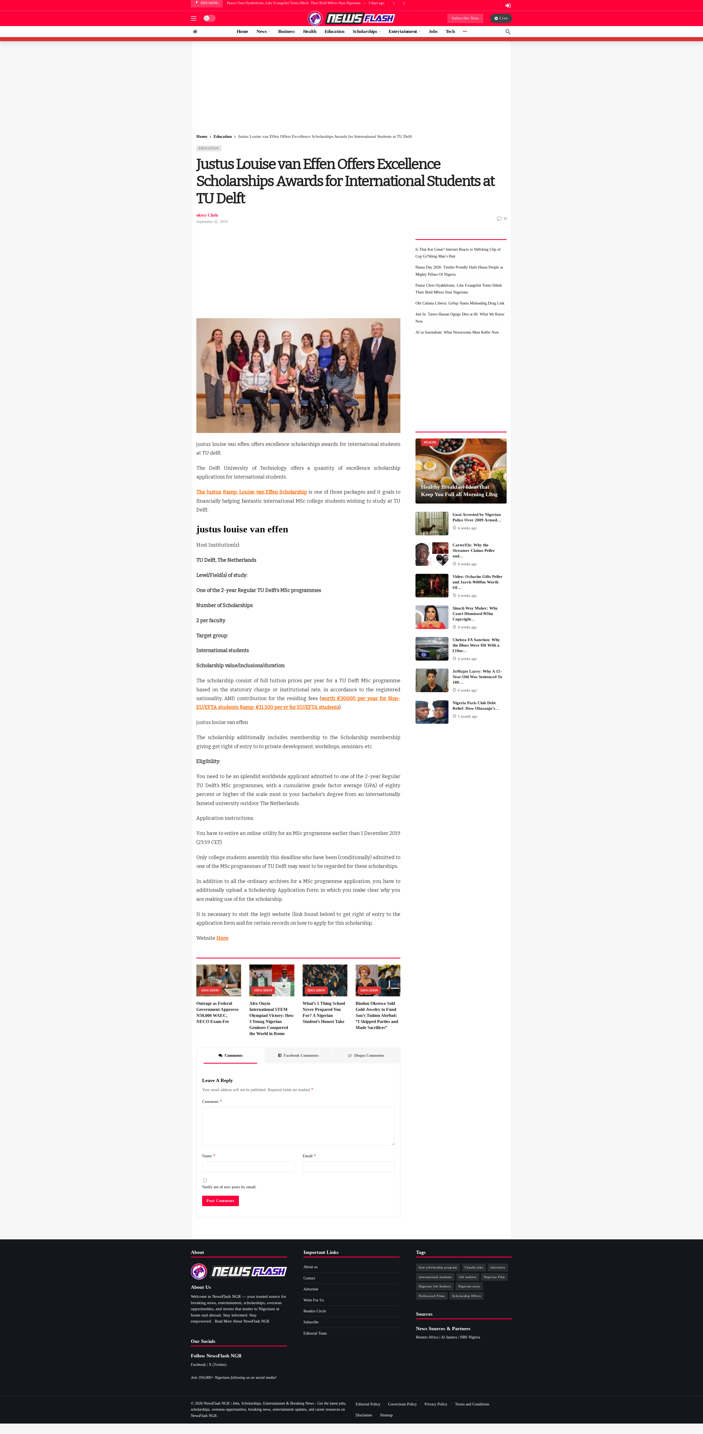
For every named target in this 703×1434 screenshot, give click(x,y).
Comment (212, 1101)
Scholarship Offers (466, 1296)
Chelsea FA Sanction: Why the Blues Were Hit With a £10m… (476, 645)
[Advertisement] (351, 87)
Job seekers (467, 1277)
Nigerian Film (494, 1277)
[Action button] (195, 31)
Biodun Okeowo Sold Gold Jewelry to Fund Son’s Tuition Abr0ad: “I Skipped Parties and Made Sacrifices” (377, 1015)
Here (222, 938)
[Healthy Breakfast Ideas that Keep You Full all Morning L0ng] (461, 471)
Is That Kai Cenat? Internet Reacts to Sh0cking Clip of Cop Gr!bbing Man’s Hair (458, 252)
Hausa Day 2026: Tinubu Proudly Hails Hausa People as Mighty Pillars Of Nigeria (459, 270)
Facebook (198, 1365)
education (497, 1267)
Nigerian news (469, 1286)
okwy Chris (207, 215)
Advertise (310, 1289)
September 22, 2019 (212, 222)
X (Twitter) (218, 1365)
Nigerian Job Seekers (435, 1286)
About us (310, 1267)
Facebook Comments (301, 1055)
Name (209, 1155)
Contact (309, 1278)
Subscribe (311, 1322)
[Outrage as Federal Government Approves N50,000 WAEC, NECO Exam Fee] (218, 981)
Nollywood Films (432, 1296)
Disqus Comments (369, 1055)
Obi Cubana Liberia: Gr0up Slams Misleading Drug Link (269, 3)
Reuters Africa (427, 1337)
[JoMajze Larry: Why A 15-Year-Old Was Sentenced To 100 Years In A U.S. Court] (431, 680)
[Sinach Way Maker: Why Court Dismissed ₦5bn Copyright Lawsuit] (431, 617)
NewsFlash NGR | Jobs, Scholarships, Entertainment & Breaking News (259, 1403)
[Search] (508, 31)
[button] (193, 18)
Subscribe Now (465, 18)
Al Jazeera (449, 1337)
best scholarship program (438, 1267)
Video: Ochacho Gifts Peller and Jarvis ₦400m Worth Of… (478, 582)
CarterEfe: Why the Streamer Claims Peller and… (474, 550)
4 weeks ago (467, 528)
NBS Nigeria (470, 1337)
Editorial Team (315, 1333)
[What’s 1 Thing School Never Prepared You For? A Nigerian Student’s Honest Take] (325, 981)
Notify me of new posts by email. (229, 1187)
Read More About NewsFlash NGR (242, 1321)
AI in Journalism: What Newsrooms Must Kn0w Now (457, 332)
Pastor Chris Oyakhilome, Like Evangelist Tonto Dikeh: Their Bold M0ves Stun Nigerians (459, 288)
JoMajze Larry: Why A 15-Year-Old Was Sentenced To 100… (477, 676)
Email (309, 1155)
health (430, 442)
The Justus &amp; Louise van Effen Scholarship (251, 492)
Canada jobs (474, 1267)
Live (504, 18)
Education (209, 148)
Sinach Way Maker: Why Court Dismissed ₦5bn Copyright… (475, 613)
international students (435, 1277)
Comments (233, 1055)
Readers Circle (314, 1311)
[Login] (508, 5)
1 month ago (467, 716)
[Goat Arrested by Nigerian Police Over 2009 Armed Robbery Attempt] (431, 523)
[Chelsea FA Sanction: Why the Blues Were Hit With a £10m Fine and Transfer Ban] (431, 649)
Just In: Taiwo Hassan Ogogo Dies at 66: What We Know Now (459, 317)
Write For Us (313, 1300)
